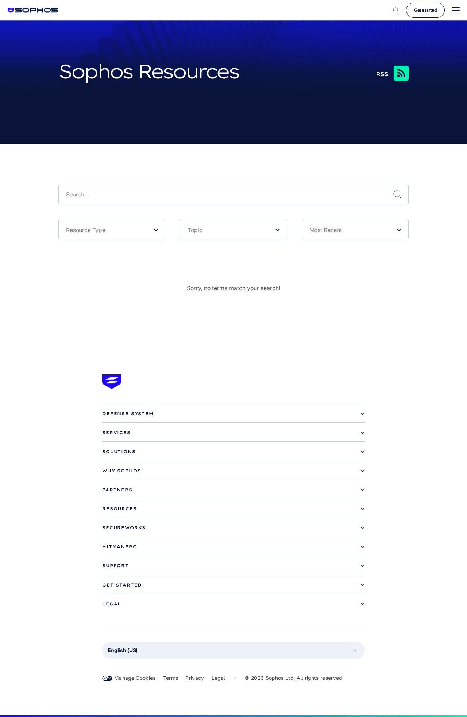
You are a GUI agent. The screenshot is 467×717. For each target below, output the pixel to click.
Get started (425, 10)
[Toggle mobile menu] (456, 10)
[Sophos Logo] (32, 10)
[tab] (233, 414)
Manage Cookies (135, 678)
